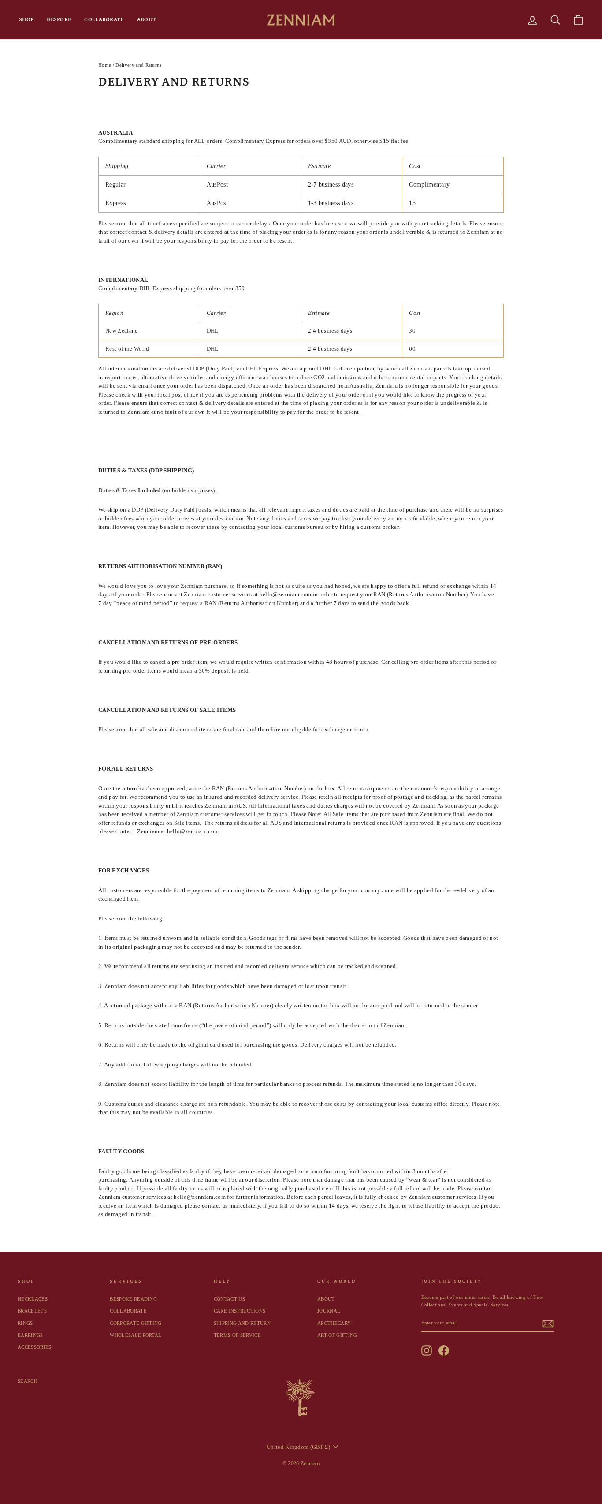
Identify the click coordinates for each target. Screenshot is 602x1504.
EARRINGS (30, 1335)
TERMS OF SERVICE (237, 1335)
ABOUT (146, 19)
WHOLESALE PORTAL (135, 1335)
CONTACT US (229, 1299)
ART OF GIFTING (337, 1335)
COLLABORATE (103, 19)
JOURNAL (328, 1310)
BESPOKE (59, 19)
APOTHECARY (334, 1323)
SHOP (26, 19)
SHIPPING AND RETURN (242, 1323)
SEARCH (27, 1381)
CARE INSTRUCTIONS (240, 1310)
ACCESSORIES (35, 1347)
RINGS (25, 1323)
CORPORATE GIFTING (136, 1323)
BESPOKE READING (133, 1299)
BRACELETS (32, 1310)
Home (104, 64)
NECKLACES (33, 1299)
